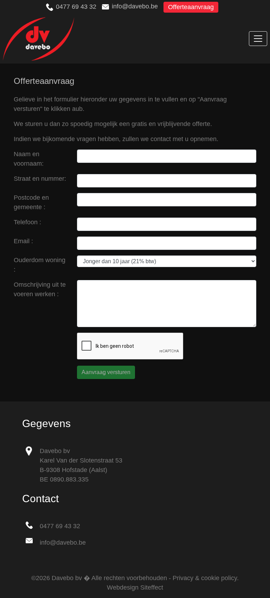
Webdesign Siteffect (135, 587)
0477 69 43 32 (76, 6)
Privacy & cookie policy (205, 578)
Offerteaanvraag (191, 7)
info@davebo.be (135, 6)
